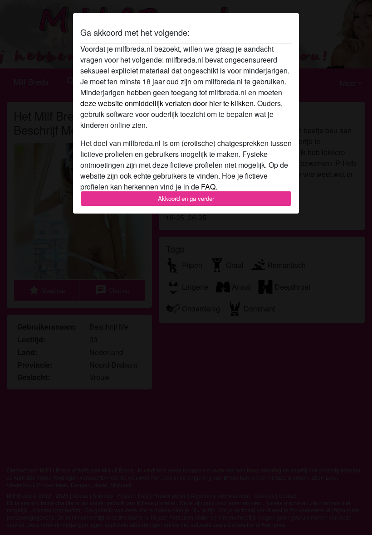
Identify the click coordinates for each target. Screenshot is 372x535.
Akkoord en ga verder (186, 198)
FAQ (208, 186)
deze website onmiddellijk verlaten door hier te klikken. (167, 103)
